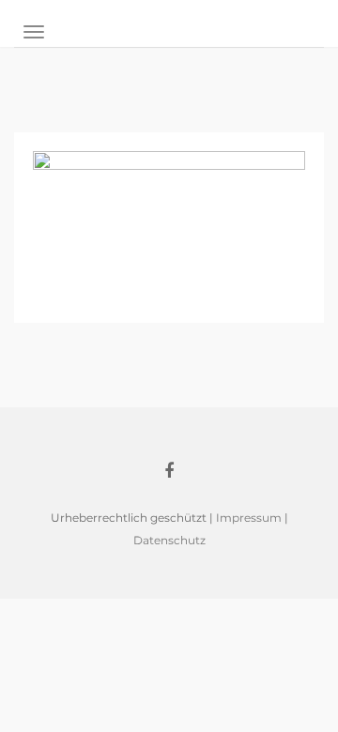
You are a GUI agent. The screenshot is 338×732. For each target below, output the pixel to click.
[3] (169, 226)
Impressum (249, 518)
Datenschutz (169, 540)
